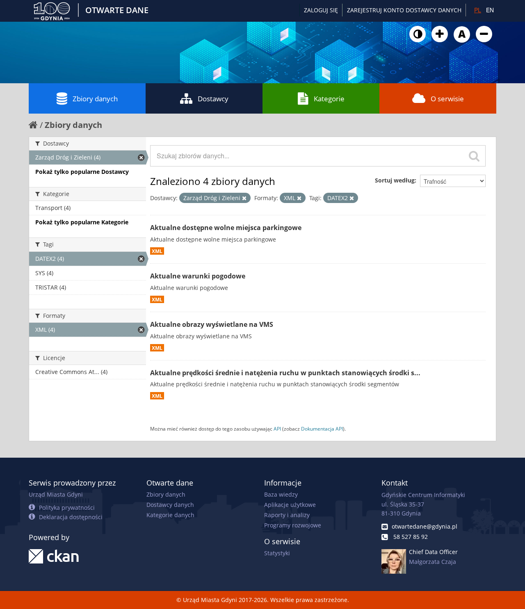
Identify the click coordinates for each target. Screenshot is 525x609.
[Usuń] (244, 198)
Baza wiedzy (281, 494)
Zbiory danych (95, 98)
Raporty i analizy (287, 515)
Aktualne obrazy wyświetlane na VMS (211, 324)
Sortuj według (395, 180)
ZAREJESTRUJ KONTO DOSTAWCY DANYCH (404, 10)
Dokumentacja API (322, 428)
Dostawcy (213, 98)
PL (477, 10)
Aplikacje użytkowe (290, 505)
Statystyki (277, 553)
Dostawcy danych (170, 505)
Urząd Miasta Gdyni (56, 494)
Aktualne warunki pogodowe (197, 276)
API (277, 428)
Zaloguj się (321, 10)
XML (157, 251)
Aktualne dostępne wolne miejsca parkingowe (225, 227)
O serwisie (447, 98)
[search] (474, 156)
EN (490, 10)
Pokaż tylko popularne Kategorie (81, 222)
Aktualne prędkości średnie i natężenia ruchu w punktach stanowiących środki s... (285, 372)
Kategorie (329, 98)
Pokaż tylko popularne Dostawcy (82, 172)
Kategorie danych (170, 515)
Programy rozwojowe (292, 525)
